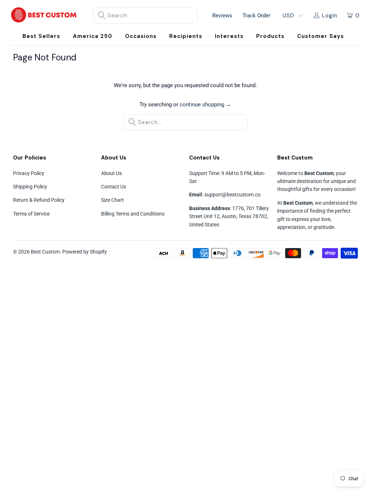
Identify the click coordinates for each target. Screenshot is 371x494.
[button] (141, 36)
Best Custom (45, 252)
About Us (111, 173)
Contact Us (113, 186)
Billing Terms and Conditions (132, 214)
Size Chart (112, 200)
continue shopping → (205, 104)
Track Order (256, 15)
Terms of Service (31, 214)
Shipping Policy (30, 186)
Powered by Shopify (84, 252)
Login (329, 15)
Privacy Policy (28, 173)
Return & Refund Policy (38, 200)
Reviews (222, 15)
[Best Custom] (43, 15)
